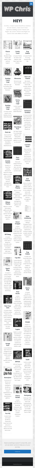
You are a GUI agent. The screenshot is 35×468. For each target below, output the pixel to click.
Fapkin (17, 329)
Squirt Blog (8, 269)
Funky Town (17, 52)
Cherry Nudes (17, 396)
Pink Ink (7, 132)
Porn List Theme (27, 77)
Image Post (8, 344)
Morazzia (17, 78)
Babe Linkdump (27, 217)
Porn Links (17, 158)
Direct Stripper (17, 223)
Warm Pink (27, 289)
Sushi (27, 359)
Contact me (17, 451)
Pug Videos (27, 52)
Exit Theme (27, 179)
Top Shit (17, 258)
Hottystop (27, 395)
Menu (31, 4)
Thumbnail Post (17, 128)
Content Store (27, 145)
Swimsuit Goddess (27, 111)
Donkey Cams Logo (7, 80)
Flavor (8, 51)
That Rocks (18, 292)
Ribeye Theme (7, 203)
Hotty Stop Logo (18, 101)
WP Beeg (8, 234)
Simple (27, 322)
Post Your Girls (7, 307)
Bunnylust (7, 377)
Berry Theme (17, 187)
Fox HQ (7, 413)
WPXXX (17, 362)
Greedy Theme (7, 162)
